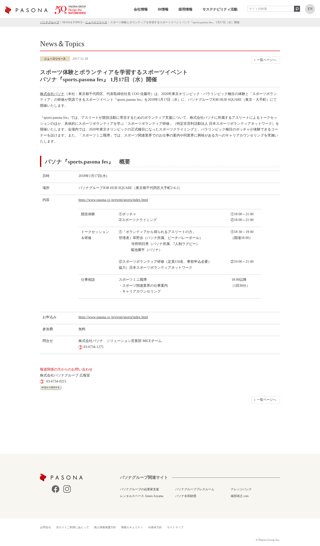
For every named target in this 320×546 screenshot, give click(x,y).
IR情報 (163, 9)
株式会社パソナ (52, 94)
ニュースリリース (96, 22)
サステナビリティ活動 (220, 9)
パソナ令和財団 (185, 496)
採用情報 (185, 9)
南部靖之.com (239, 496)
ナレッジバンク (241, 489)
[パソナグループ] (45, 10)
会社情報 (141, 9)
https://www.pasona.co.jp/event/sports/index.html (113, 200)
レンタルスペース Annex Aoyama (141, 496)
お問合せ (45, 527)
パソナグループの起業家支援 (139, 489)
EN (310, 9)
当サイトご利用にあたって (72, 527)
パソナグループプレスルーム (194, 489)
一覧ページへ (266, 60)
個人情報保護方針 (105, 527)
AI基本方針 (155, 527)
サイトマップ (175, 527)
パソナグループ (49, 22)
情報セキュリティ (132, 527)
